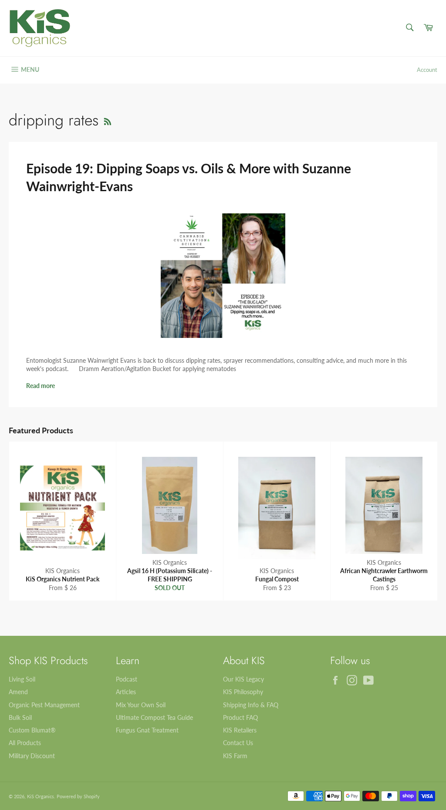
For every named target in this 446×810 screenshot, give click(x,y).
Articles (126, 691)
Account (427, 69)
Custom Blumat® (32, 730)
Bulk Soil (20, 717)
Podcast (126, 679)
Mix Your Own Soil (141, 705)
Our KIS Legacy (243, 679)
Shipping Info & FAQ (250, 705)
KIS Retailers (240, 730)
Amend (18, 691)
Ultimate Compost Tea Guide (154, 717)
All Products (25, 742)
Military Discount (32, 755)
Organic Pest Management (44, 705)
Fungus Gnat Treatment (147, 730)
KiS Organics (40, 796)
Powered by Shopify (78, 796)
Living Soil (22, 679)
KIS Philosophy (243, 691)
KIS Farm (235, 755)
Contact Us (238, 742)
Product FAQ (240, 717)
